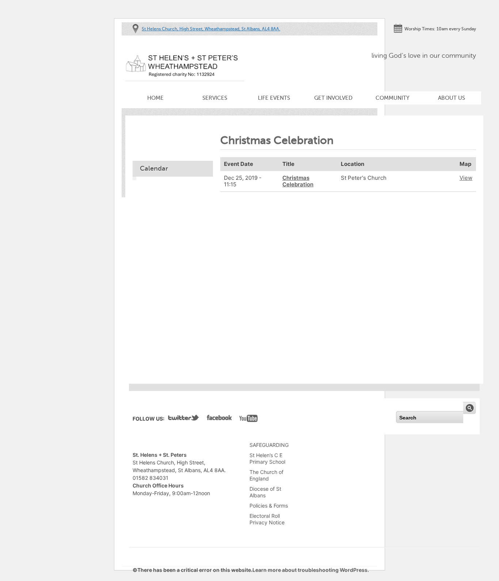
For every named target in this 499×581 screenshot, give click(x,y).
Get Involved (333, 98)
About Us (451, 98)
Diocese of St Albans (265, 492)
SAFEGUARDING (269, 445)
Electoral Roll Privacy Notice (267, 519)
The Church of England (266, 475)
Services (214, 98)
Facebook (219, 419)
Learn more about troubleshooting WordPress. (310, 570)
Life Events (274, 98)
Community (393, 98)
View (466, 177)
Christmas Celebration (297, 181)
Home (155, 98)
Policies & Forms (269, 505)
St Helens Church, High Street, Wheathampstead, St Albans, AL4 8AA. (211, 28)
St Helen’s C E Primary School (267, 458)
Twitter (183, 419)
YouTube (248, 419)
